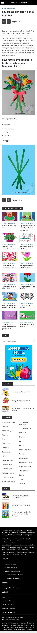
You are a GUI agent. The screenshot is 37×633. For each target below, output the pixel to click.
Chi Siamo (17, 552)
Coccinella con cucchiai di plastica (8, 248)
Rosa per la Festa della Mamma (27, 288)
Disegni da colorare (8, 604)
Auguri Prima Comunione (13, 588)
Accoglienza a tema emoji (20, 392)
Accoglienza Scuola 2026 (12, 578)
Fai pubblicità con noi (28, 552)
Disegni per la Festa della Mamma (26, 248)
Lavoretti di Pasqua (11, 568)
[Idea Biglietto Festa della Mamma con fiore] (27, 256)
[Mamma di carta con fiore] (9, 216)
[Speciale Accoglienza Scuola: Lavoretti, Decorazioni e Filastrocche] (5, 514)
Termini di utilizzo (8, 554)
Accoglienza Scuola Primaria (21, 401)
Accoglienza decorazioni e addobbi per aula (23, 409)
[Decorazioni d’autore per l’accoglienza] (5, 496)
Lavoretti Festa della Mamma (14, 575)
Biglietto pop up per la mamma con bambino (9, 307)
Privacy (17, 554)
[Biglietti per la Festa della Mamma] (9, 277)
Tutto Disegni (6, 597)
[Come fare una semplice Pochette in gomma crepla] (9, 315)
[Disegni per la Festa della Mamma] (27, 237)
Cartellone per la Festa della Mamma (8, 267)
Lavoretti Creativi (18, 2)
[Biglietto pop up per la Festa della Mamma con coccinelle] (27, 216)
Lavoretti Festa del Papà (12, 571)
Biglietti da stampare (8, 608)
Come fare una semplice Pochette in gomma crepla (9, 327)
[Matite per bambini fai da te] (5, 505)
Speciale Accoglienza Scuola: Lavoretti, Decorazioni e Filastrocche (21, 514)
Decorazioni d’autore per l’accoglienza (20, 497)
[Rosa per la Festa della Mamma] (27, 277)
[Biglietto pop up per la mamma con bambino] (9, 296)
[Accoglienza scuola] (18, 362)
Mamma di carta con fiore (9, 227)
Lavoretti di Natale (10, 564)
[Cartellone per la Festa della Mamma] (9, 256)
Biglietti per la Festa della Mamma (9, 288)
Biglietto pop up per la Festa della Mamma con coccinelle (27, 228)
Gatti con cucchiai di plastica (27, 325)
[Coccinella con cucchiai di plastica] (9, 237)
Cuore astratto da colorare (26, 307)
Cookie (23, 554)
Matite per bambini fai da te (21, 505)
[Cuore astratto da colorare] (27, 296)
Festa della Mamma (8, 8)
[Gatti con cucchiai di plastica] (27, 315)
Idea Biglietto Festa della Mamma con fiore (26, 268)
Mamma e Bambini (8, 601)
